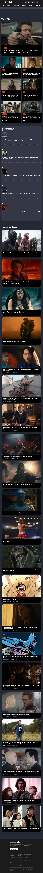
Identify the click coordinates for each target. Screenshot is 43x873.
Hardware (24, 5)
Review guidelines (28, 860)
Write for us (12, 862)
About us (12, 860)
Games (8, 5)
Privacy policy (28, 854)
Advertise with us (21, 860)
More (30, 5)
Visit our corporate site (27, 845)
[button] (36, 2)
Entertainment (15, 5)
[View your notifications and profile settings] (32, 2)
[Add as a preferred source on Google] (14, 849)
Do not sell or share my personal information (21, 864)
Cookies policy (13, 857)
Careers (26, 857)
